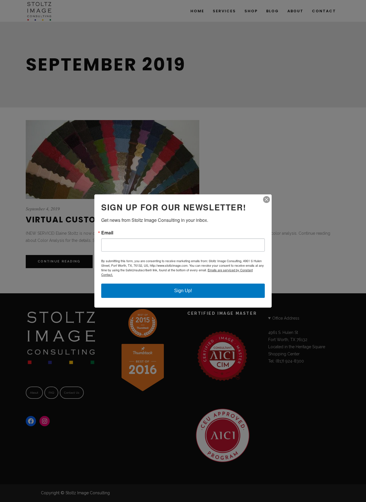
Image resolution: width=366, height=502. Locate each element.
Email (107, 232)
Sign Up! (183, 290)
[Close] (266, 199)
